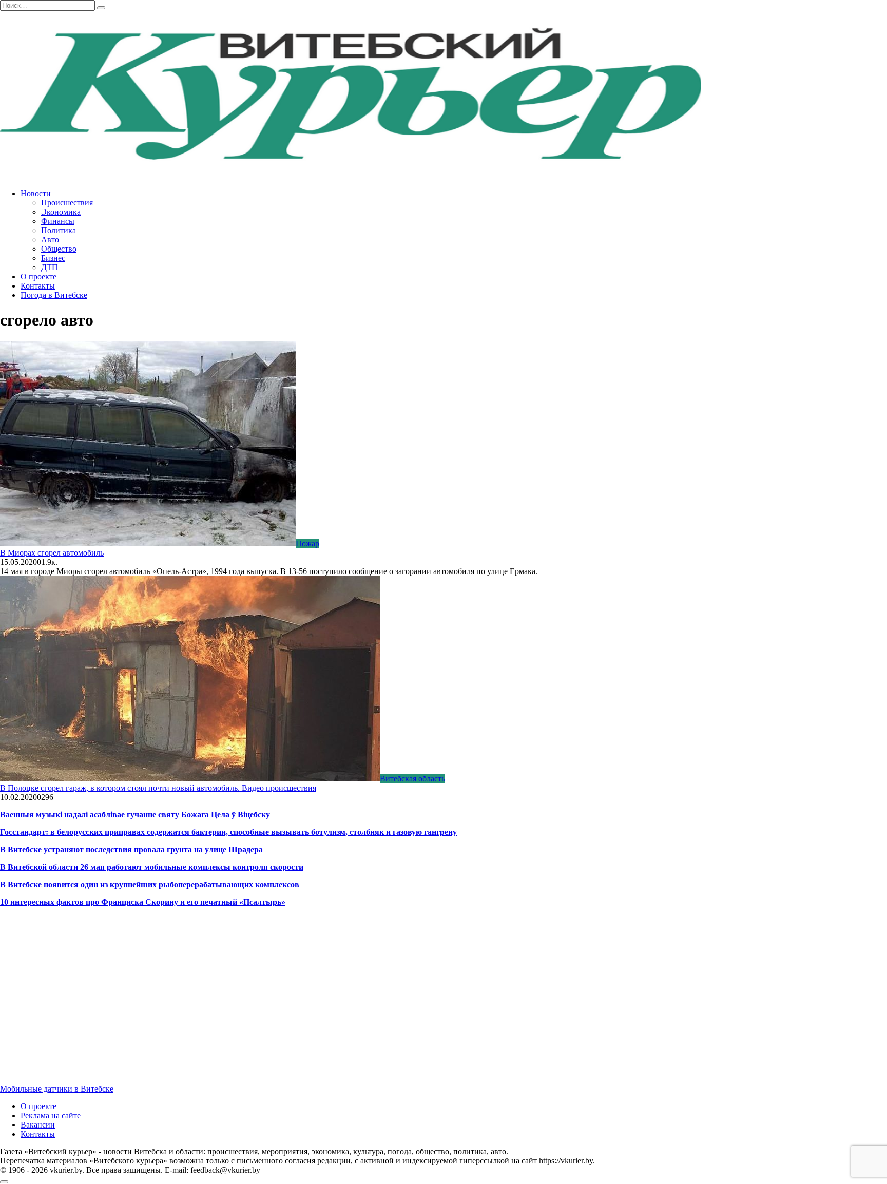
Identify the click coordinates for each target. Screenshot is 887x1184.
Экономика (61, 211)
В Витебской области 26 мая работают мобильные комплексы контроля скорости (151, 867)
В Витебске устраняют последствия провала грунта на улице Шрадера (131, 849)
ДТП (49, 267)
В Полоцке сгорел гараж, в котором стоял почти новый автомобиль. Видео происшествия (158, 788)
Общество (58, 248)
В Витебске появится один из (54, 884)
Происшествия (67, 202)
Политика (58, 230)
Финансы (57, 221)
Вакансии (38, 1124)
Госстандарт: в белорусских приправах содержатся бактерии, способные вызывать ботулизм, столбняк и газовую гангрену (228, 832)
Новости (36, 193)
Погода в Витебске (54, 295)
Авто (50, 239)
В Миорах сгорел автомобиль (52, 552)
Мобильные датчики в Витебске (56, 1088)
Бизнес (53, 258)
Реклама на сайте (51, 1115)
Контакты (38, 285)
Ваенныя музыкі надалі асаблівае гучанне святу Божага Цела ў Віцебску (135, 814)
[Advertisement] (308, 1004)
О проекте (38, 276)
